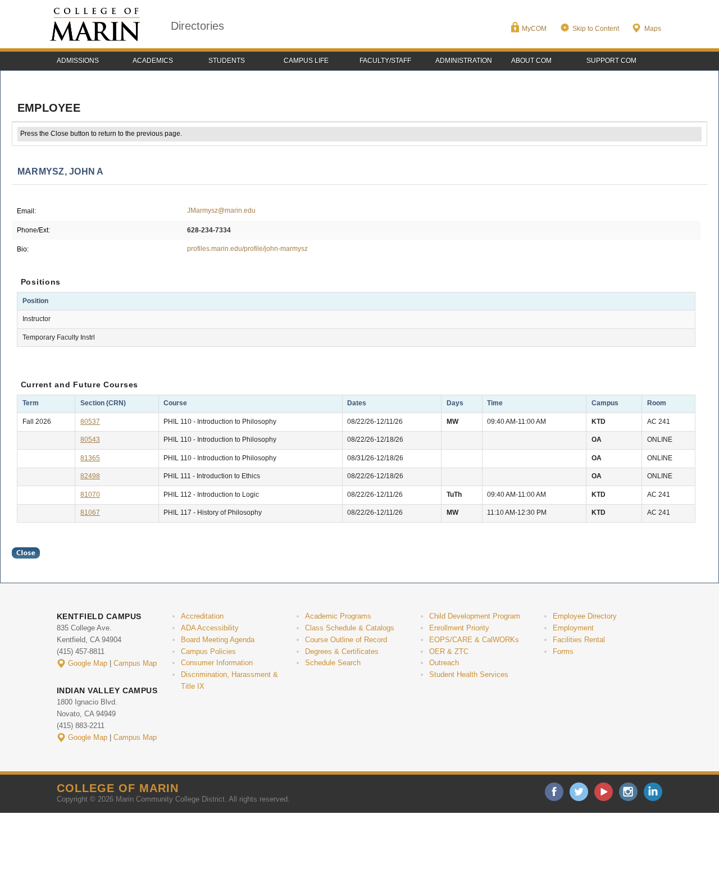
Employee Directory (585, 616)
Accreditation (202, 616)
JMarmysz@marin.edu (221, 210)
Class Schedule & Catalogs (349, 628)
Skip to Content (595, 29)
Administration (463, 61)
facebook (554, 792)
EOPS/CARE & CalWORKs (474, 639)
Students (226, 61)
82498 (90, 476)
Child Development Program (474, 616)
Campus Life (306, 61)
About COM (531, 61)
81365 (90, 458)
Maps (652, 29)
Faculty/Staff (385, 61)
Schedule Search (333, 662)
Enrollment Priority (459, 628)
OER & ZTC (448, 651)
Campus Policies (208, 651)
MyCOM (534, 29)
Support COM (611, 61)
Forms (563, 651)
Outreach (444, 662)
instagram (628, 792)
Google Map (87, 663)
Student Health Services (468, 674)
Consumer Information (217, 662)
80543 (90, 439)
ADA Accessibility (210, 628)
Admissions (78, 61)
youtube (603, 792)
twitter (579, 792)
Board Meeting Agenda (217, 639)
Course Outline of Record (346, 639)
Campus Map (135, 663)
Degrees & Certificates (342, 651)
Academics (153, 61)
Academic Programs (338, 616)
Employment (573, 628)
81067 (90, 512)
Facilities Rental (579, 639)
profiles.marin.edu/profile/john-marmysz (247, 249)
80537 (90, 422)
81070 (90, 494)
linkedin (653, 792)
